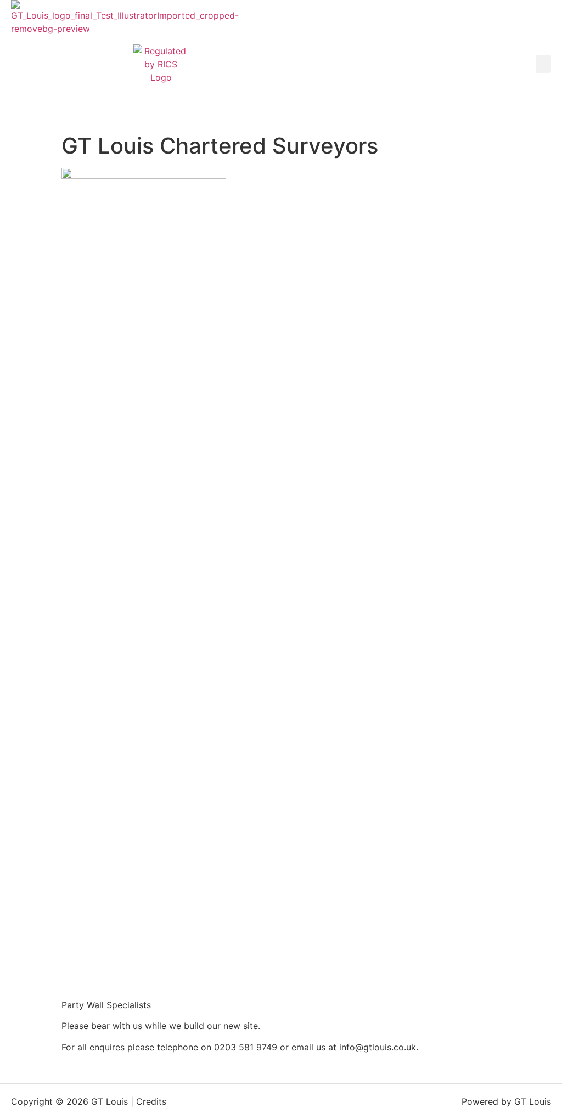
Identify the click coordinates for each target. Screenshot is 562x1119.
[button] (543, 64)
